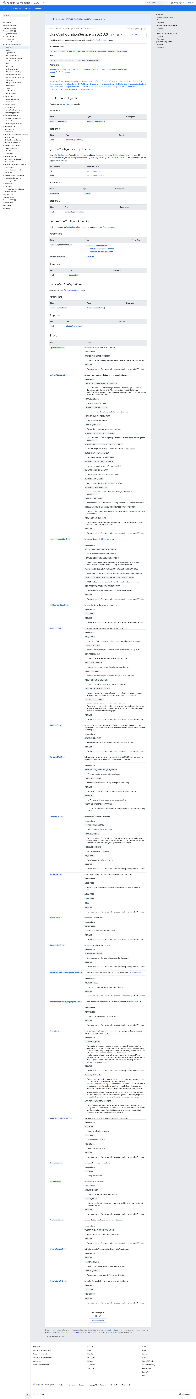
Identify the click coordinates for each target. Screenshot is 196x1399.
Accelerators (37, 1361)
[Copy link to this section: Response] (62, 129)
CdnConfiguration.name (95, 175)
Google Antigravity (148, 1365)
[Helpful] (141, 29)
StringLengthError (88, 89)
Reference (16, 8)
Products (59, 29)
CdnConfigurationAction (96, 246)
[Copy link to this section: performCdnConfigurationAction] (92, 221)
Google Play (146, 1372)
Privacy (42, 1394)
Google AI (114, 1385)
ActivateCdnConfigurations (102, 249)
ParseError (94, 84)
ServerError (131, 87)
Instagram (91, 1357)
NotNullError (83, 84)
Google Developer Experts (42, 1357)
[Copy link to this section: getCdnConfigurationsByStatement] (95, 149)
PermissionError (107, 84)
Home (51, 29)
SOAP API (39, 2)
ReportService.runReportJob (97, 1084)
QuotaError (86, 87)
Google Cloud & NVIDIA (41, 1365)
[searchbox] (15, 15)
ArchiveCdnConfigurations (101, 252)
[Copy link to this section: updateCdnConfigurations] (84, 284)
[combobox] (156, 3)
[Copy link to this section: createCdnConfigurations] (83, 98)
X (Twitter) (91, 1365)
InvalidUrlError (70, 84)
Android (144, 1350)
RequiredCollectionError (101, 87)
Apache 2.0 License (51, 1332)
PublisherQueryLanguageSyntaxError (64, 87)
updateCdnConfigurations (60, 72)
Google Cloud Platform (98, 1385)
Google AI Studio (148, 1361)
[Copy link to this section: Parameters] (64, 110)
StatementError (56, 89)
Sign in (190, 3)
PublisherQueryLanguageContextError (131, 84)
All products (126, 1385)
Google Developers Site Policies (81, 1332)
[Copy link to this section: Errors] (59, 335)
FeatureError (137, 81)
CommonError (124, 81)
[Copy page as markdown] (118, 35)
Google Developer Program (43, 1350)
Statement (87, 193)
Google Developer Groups (42, 1354)
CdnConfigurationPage (64, 155)
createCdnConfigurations (60, 69)
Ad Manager (23, 2)
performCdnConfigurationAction (114, 69)
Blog (89, 1350)
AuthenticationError (72, 81)
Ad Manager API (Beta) (85, 19)
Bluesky (90, 1354)
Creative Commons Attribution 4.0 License (106, 1330)
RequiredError (118, 87)
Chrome (145, 1354)
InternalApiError (56, 84)
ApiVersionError (56, 81)
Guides (5, 8)
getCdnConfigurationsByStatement (85, 69)
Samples (28, 8)
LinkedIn (90, 1361)
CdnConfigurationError (91, 81)
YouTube (90, 1368)
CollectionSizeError (109, 81)
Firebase (145, 1357)
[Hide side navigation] (27, 1395)
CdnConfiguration (100, 40)
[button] (15, 31)
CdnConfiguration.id (94, 171)
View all (144, 1376)
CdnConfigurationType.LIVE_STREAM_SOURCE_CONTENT (90, 158)
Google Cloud (146, 1368)
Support (38, 8)
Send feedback (138, 35)
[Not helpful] (145, 29)
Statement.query (119, 155)
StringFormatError (71, 89)
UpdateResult (74, 275)
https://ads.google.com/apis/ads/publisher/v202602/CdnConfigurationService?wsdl (89, 51)
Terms (35, 1394)
